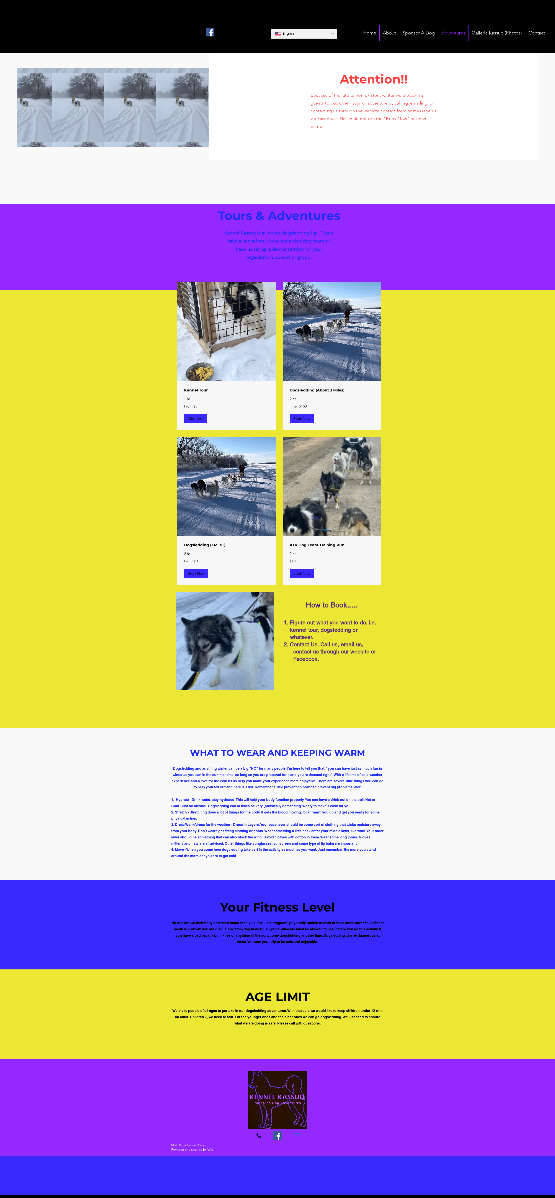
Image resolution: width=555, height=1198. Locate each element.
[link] (226, 390)
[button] (195, 418)
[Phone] (258, 1136)
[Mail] (297, 1136)
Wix (210, 1149)
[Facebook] (210, 32)
